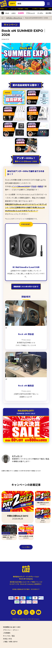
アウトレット (30, 13)
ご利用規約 (6, 633)
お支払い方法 (7, 639)
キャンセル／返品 (9, 636)
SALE (7, 13)
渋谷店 (33, 186)
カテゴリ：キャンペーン (14, 18)
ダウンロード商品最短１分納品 (17, 8)
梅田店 (40, 186)
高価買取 (21, 13)
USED (13, 13)
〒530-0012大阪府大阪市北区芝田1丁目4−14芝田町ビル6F (26, 394)
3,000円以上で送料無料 (36, 8)
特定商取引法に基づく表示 (11, 627)
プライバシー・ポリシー (11, 630)
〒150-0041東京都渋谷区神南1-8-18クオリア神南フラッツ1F (25, 342)
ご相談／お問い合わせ (10, 642)
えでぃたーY (17, 456)
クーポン (40, 13)
